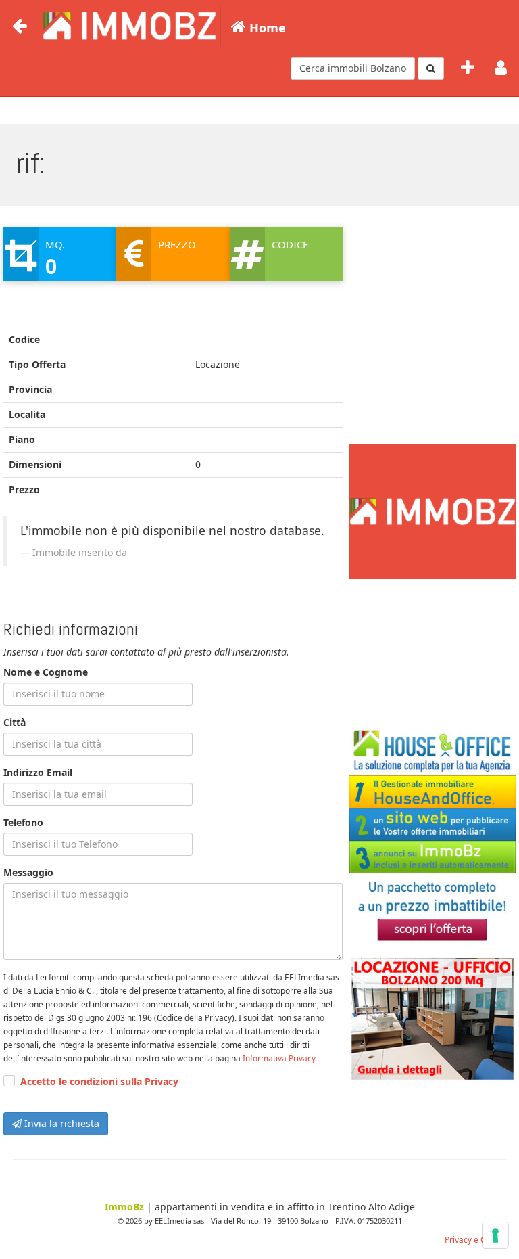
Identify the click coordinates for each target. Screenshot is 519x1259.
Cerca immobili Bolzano (352, 68)
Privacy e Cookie (475, 1239)
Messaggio (28, 872)
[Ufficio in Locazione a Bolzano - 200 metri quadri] (432, 1019)
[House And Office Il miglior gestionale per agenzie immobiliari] (432, 837)
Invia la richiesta (60, 1123)
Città (14, 722)
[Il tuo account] (501, 68)
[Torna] (19, 26)
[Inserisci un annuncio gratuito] (467, 68)
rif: (30, 163)
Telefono (23, 822)
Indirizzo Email (37, 772)
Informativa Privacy (279, 1058)
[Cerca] (431, 68)
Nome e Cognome (45, 672)
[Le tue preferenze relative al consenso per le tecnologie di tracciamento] (495, 1235)
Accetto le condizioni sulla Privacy (99, 1081)
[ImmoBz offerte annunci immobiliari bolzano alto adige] (128, 24)
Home (266, 28)
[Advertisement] (432, 369)
